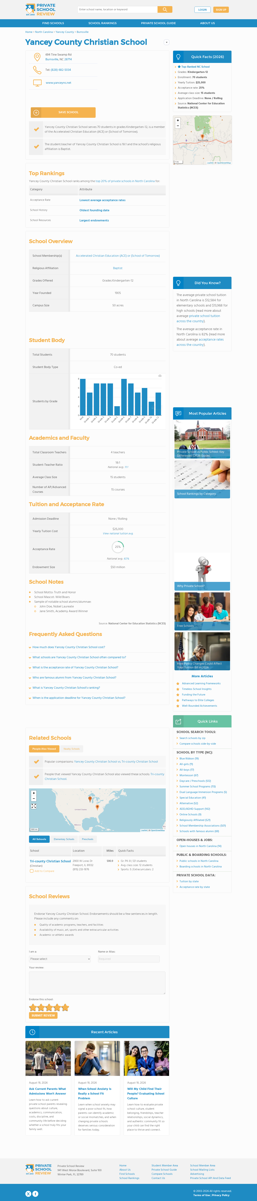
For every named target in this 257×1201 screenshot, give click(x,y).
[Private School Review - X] (28, 1194)
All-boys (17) (187, 770)
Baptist (118, 268)
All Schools (39, 839)
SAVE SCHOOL (68, 112)
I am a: (33, 952)
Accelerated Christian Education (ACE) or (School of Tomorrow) (118, 255)
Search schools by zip (192, 738)
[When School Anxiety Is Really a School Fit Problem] (97, 1059)
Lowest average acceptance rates (103, 200)
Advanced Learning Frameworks (201, 683)
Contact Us (158, 1178)
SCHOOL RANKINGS (102, 23)
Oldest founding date (94, 210)
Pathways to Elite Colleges (198, 700)
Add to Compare (44, 871)
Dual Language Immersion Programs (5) (203, 792)
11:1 (126, 467)
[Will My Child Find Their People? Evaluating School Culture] (146, 1059)
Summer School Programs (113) (198, 787)
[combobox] (115, 9)
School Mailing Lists (202, 1170)
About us (125, 1170)
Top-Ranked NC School (195, 67)
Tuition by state (189, 881)
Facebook (35, 1194)
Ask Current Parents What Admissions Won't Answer (47, 1091)
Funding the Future (193, 695)
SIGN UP (221, 10)
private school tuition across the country (198, 318)
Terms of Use (201, 1195)
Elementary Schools (64, 839)
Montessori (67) (189, 775)
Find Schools (127, 1174)
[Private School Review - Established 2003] (40, 9)
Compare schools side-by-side (198, 744)
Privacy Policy (221, 1195)
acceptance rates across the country (200, 342)
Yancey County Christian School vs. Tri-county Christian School (116, 761)
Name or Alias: (106, 952)
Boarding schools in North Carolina (201, 867)
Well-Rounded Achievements (199, 706)
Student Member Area (165, 1166)
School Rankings (129, 1178)
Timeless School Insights (197, 689)
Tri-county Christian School (50, 861)
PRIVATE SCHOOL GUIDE (158, 23)
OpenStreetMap (158, 830)
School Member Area (202, 1166)
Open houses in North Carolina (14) (201, 846)
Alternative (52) (189, 803)
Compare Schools (162, 1174)
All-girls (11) (186, 764)
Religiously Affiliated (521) (195, 820)
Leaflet (144, 830)
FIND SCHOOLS (53, 23)
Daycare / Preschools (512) (195, 781)
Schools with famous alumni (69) (199, 831)
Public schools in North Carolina (199, 861)
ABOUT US (207, 23)
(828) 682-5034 (61, 70)
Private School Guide (164, 1170)
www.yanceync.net (58, 83)
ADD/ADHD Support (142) (195, 809)
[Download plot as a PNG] (160, 376)
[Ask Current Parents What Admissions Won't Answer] (48, 1059)
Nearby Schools (72, 749)
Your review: (36, 968)
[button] (97, 808)
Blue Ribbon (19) (189, 759)
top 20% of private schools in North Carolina (125, 181)
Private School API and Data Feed (210, 1178)
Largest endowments (94, 220)
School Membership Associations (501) (203, 826)
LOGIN (202, 10)
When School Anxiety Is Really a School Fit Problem (94, 1094)
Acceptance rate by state (195, 887)
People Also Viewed (44, 748)
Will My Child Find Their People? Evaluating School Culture (145, 1094)
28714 (68, 59)
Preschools (87, 839)
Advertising (197, 1174)
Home (122, 1166)
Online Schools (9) (190, 815)
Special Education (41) (193, 798)
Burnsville (51, 59)
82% (126, 559)
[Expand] (33, 806)
